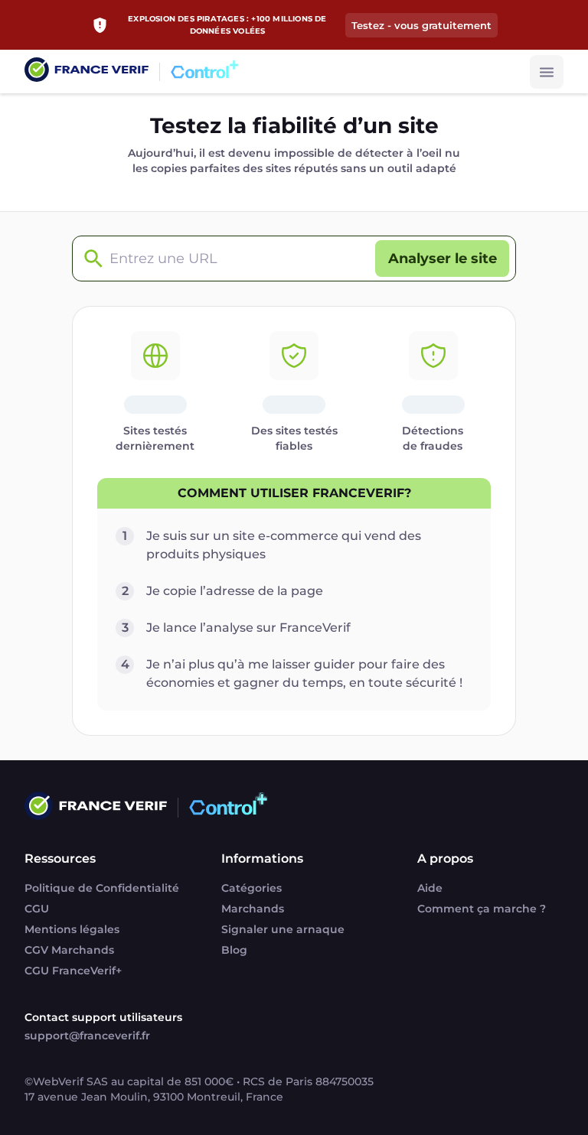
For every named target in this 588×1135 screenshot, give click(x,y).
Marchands (252, 908)
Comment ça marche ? (481, 908)
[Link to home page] (86, 71)
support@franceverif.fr (87, 1035)
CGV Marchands (69, 950)
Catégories (251, 888)
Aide (430, 888)
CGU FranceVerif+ (73, 970)
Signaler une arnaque (283, 929)
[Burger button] (547, 72)
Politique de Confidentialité (101, 888)
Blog (234, 950)
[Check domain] (89, 259)
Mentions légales (71, 929)
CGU (36, 908)
